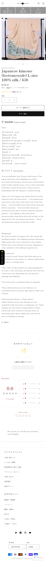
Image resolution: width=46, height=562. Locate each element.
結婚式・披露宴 (9, 500)
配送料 (8, 87)
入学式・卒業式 (9, 519)
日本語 (31, 547)
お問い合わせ (9, 477)
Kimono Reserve (20, 558)
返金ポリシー (9, 486)
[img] (10, 393)
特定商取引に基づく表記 (13, 467)
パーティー (8, 504)
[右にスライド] (27, 64)
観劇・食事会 (9, 509)
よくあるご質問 (9, 462)
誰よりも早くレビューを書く (23, 367)
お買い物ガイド (9, 457)
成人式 (6, 514)
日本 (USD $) (15, 547)
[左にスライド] (18, 64)
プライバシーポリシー (12, 472)
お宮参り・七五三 (10, 524)
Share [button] (6, 322)
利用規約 (7, 481)
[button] (2, 3)
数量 (3, 96)
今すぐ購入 (23, 114)
